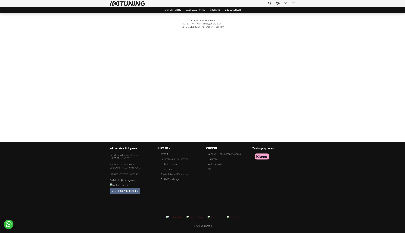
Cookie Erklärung (169, 164)
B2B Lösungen (233, 10)
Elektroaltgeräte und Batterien (174, 159)
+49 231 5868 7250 (130, 167)
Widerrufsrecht (215, 164)
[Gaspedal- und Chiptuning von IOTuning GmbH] (128, 3)
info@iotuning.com (126, 180)
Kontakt (164, 154)
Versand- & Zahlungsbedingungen (224, 154)
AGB (210, 169)
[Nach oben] (396, 228)
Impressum (166, 169)
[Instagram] (195, 217)
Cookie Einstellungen (170, 179)
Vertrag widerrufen (125, 191)
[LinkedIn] (215, 217)
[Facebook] (174, 217)
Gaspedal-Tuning (195, 10)
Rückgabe (213, 159)
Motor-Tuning (173, 10)
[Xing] (233, 217)
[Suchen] (270, 3)
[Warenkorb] (293, 3)
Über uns (215, 10)
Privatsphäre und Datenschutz (175, 174)
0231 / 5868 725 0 (123, 158)
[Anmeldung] (286, 3)
